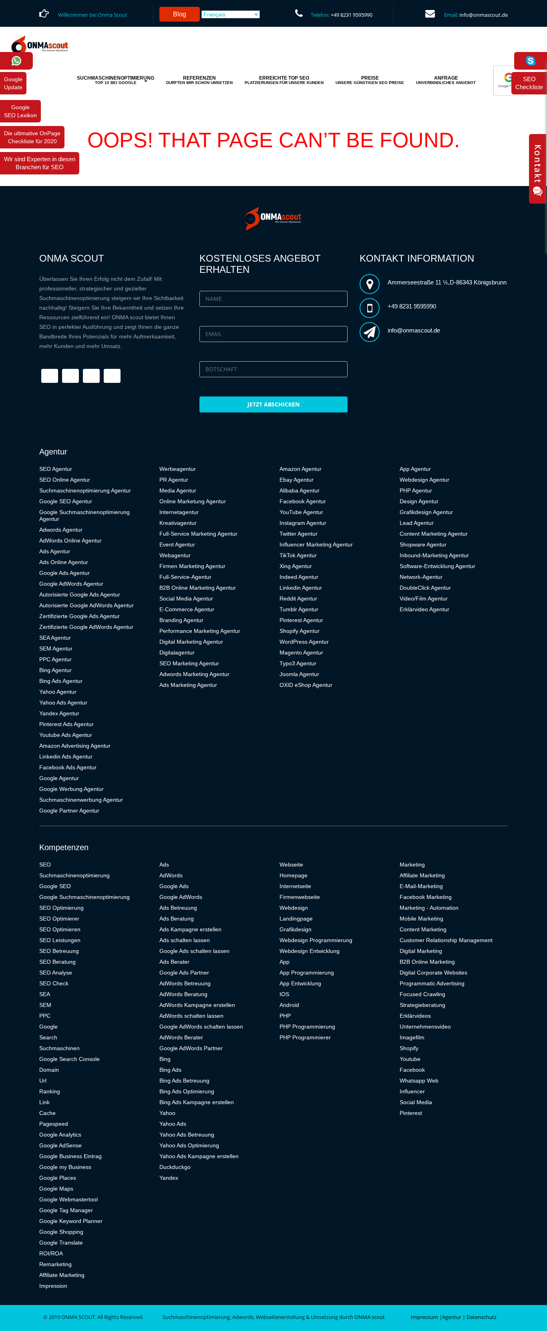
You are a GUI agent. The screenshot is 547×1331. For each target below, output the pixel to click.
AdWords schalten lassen (191, 1016)
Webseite (291, 864)
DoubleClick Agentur (425, 587)
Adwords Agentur (60, 529)
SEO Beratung (57, 962)
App (285, 962)
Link (44, 1102)
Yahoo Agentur (57, 692)
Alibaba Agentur (300, 490)
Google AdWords (180, 897)
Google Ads (174, 886)
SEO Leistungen (59, 940)
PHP (285, 1016)
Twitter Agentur (299, 533)
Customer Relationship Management (446, 940)
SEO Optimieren (59, 929)
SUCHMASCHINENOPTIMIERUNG (115, 80)
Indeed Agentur (299, 577)
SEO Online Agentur (64, 479)
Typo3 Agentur (298, 663)
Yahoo (167, 1113)
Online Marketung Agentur (192, 501)
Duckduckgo (175, 1167)
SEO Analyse (55, 972)
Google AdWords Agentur (71, 583)
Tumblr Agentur (299, 609)
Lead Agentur (417, 523)
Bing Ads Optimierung (186, 1091)
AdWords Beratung (183, 994)
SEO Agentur (55, 469)
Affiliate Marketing (61, 1275)
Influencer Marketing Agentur (316, 544)
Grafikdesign (296, 929)
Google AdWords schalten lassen (201, 1026)
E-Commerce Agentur (186, 609)
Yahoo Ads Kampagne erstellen (199, 1156)
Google (48, 1026)
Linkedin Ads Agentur (66, 756)
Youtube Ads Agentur (65, 735)
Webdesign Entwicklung (310, 951)
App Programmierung (307, 972)
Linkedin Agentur (301, 587)
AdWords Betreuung (185, 983)
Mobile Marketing (421, 918)
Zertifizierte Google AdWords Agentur (86, 627)
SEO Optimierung (61, 908)
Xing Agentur (296, 566)
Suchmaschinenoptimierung (74, 875)
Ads (164, 864)
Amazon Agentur (301, 469)
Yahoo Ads (172, 1124)
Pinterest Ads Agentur (66, 724)
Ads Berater (174, 962)
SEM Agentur (55, 648)
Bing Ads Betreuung (184, 1080)
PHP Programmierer (305, 1037)
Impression (53, 1286)
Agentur (451, 1317)
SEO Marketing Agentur (189, 663)
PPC (44, 1016)
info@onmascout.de (483, 14)
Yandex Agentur (59, 713)
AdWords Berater (181, 1037)
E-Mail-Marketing (421, 886)
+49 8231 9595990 (351, 14)
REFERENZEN (199, 80)
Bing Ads (170, 1070)
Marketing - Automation (429, 908)
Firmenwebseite (300, 897)
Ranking (49, 1091)
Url (42, 1080)
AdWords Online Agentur (70, 540)
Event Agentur (177, 544)
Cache (47, 1113)
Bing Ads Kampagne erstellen (196, 1102)
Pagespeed (53, 1124)
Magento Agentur (301, 652)
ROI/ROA (51, 1253)
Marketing (412, 864)
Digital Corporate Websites (433, 972)
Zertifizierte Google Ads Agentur (79, 616)
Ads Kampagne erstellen (190, 929)
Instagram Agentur (303, 523)
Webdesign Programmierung (316, 940)
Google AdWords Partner (191, 1048)
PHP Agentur (416, 490)
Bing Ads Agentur (60, 681)
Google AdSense (60, 1145)
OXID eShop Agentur (306, 685)
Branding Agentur (181, 620)
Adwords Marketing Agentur (194, 674)
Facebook (412, 1070)
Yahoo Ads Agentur (63, 702)
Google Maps (56, 1188)
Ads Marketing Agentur (188, 685)
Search (48, 1037)
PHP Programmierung (307, 1026)
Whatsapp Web (419, 1080)
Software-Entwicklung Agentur (437, 566)
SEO (45, 864)
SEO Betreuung (59, 951)
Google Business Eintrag (70, 1156)
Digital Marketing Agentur (191, 641)
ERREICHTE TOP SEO (284, 80)
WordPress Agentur (304, 641)
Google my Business (65, 1167)
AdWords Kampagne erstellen (197, 1005)
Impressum (424, 1317)
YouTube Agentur (301, 512)
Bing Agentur (55, 670)
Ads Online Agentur (63, 562)
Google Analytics (60, 1134)
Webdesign (294, 908)
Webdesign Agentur (424, 479)
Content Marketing (423, 929)
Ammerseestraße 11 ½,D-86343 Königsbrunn (447, 282)
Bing (165, 1059)
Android (289, 1005)
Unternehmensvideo (425, 1026)
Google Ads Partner (184, 972)
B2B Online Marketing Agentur (197, 587)
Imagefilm (412, 1037)
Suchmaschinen (59, 1048)
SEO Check (53, 983)
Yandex (168, 1178)
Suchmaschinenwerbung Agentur (81, 800)
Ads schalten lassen (184, 940)
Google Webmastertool (68, 1199)
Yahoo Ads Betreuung (186, 1134)
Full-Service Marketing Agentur (198, 533)
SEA (44, 994)
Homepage (294, 875)
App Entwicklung (300, 983)
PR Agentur (173, 479)
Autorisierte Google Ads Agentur (79, 594)
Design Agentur (419, 501)
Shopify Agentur (300, 631)
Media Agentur (177, 490)
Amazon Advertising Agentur (75, 746)
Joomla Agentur (299, 674)
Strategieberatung (422, 1005)
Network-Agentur (421, 577)
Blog (179, 14)
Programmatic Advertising (432, 983)
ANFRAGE (446, 80)
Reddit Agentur (298, 598)
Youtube (410, 1059)
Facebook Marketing (426, 897)
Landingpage (296, 918)
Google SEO (55, 886)
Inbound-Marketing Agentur (434, 555)
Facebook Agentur (303, 501)
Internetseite (295, 886)
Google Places (57, 1178)
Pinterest (411, 1113)
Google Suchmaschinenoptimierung (84, 897)
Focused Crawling (422, 994)
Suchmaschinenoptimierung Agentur (85, 490)
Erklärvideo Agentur (424, 609)
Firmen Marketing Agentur (192, 566)
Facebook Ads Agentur (68, 767)
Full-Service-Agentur (185, 577)
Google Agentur (59, 778)
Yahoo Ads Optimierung (189, 1145)
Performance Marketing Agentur (199, 631)
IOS (284, 994)
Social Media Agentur (186, 598)
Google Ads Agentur (64, 573)
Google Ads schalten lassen (194, 951)
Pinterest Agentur (301, 620)
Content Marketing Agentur (434, 533)
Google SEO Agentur (65, 501)
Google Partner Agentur (69, 810)
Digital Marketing (421, 951)
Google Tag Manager (66, 1210)
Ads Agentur (54, 551)
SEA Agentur (55, 637)
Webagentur (175, 555)
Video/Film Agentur (424, 598)
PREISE (370, 80)
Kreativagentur (178, 523)
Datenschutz (482, 1317)
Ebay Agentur (297, 479)
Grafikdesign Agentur (426, 512)
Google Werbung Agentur (71, 789)
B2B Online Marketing (427, 962)
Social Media (416, 1102)
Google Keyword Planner (71, 1221)
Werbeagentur (177, 469)
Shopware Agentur (423, 544)
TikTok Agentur (298, 555)
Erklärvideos (415, 1016)
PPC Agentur (55, 659)
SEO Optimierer (59, 918)
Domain (49, 1070)
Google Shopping (61, 1232)
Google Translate (61, 1242)
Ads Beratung (176, 918)
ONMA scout (369, 1317)
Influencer (412, 1091)
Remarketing (55, 1264)
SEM (45, 1005)
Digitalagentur (177, 652)
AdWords (171, 875)
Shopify (409, 1048)
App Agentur (415, 469)
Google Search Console (69, 1059)
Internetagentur (179, 512)
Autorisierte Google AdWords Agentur (86, 605)
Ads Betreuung (178, 908)
